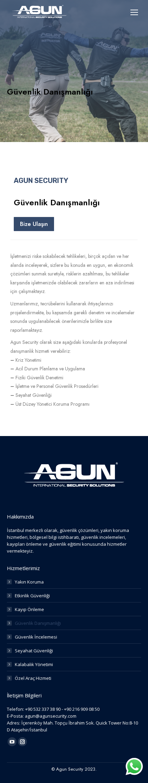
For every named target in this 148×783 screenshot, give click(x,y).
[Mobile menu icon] (134, 12)
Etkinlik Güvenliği (32, 595)
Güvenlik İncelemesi (36, 637)
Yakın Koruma (29, 582)
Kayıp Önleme (29, 609)
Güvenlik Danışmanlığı (38, 623)
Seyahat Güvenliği (34, 651)
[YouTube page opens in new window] (12, 741)
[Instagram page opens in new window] (22, 741)
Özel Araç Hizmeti (33, 678)
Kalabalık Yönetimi (34, 664)
